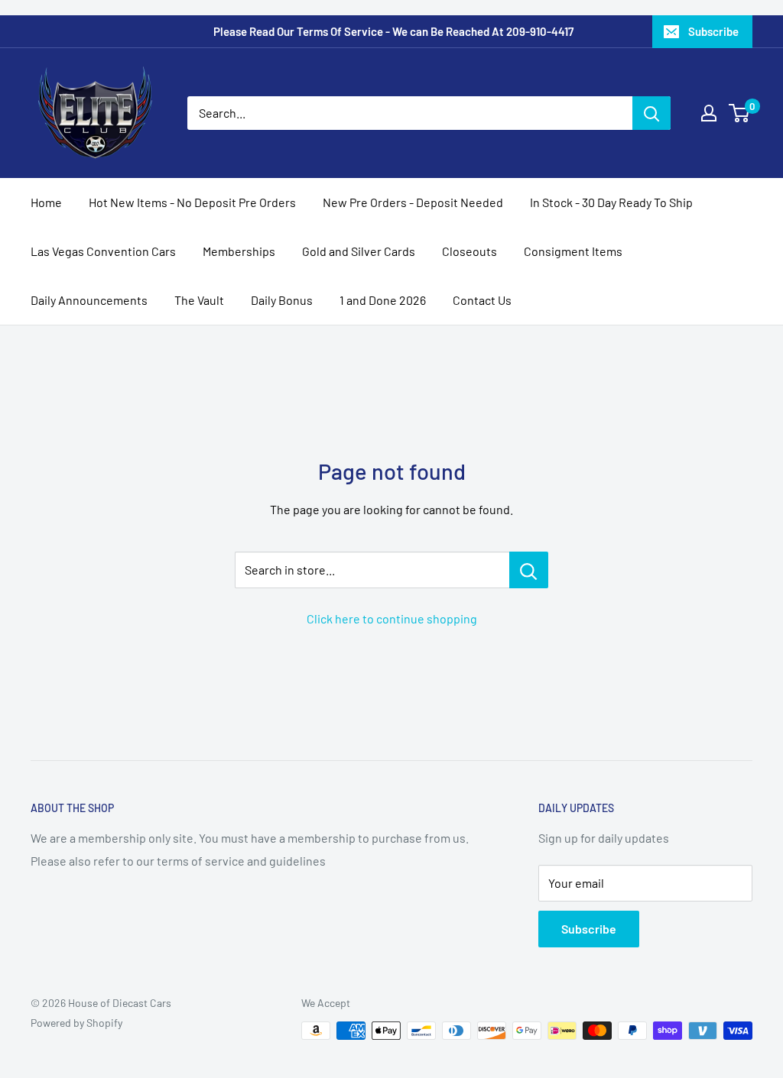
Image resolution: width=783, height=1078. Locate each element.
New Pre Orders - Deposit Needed (413, 202)
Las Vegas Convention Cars (103, 251)
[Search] (651, 113)
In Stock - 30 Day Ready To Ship (611, 202)
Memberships (239, 251)
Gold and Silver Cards (358, 251)
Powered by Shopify (76, 1022)
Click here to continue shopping (392, 618)
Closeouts (469, 251)
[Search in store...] (528, 570)
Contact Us (482, 300)
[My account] (708, 113)
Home (46, 202)
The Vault (199, 300)
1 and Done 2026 (383, 300)
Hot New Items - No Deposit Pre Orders (192, 202)
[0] (739, 113)
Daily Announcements (89, 300)
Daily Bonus (282, 300)
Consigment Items (573, 251)
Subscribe (713, 31)
